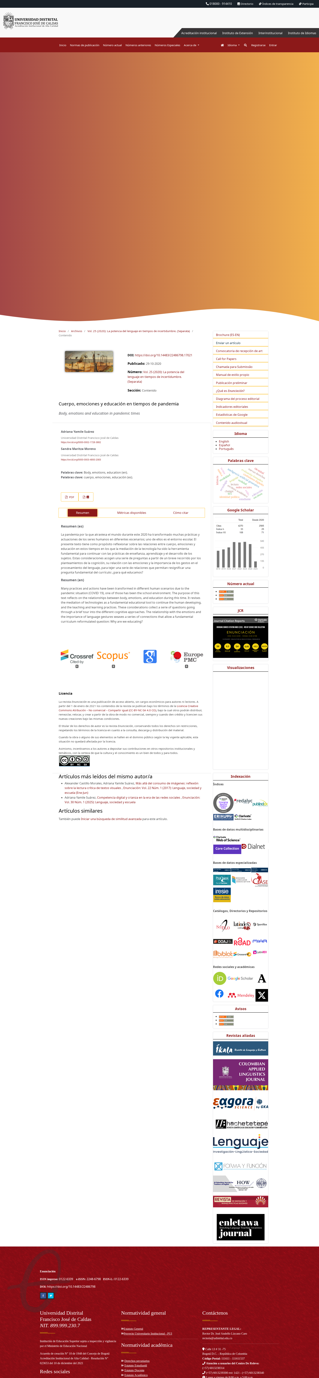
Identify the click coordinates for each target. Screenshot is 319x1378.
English (224, 441)
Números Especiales (167, 45)
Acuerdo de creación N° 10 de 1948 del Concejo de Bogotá (74, 1353)
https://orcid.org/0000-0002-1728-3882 (81, 442)
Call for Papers (226, 359)
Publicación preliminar (231, 383)
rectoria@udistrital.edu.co (217, 1338)
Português (226, 449)
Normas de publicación (84, 45)
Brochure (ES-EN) (228, 335)
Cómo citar (180, 513)
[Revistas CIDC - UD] (220, 45)
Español (224, 445)
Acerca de (190, 45)
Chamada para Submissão (234, 367)
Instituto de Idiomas (302, 33)
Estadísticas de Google (232, 415)
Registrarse (258, 45)
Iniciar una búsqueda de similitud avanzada (111, 819)
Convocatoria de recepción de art (239, 351)
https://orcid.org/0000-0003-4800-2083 (81, 459)
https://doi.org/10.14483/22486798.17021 (163, 355)
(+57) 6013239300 (217, 1372)
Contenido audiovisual (231, 423)
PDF (71, 497)
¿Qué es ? (230, 391)
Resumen (82, 513)
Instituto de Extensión (237, 33)
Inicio (62, 45)
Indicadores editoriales (232, 407)
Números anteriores (138, 45)
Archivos (76, 331)
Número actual (112, 45)
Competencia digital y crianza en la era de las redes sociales (139, 797)
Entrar (273, 45)
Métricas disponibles (131, 513)
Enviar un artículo (228, 343)
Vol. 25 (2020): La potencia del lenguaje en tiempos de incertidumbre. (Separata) (139, 331)
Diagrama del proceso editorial (237, 399)
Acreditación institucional (199, 33)
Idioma (232, 45)
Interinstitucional (270, 33)
